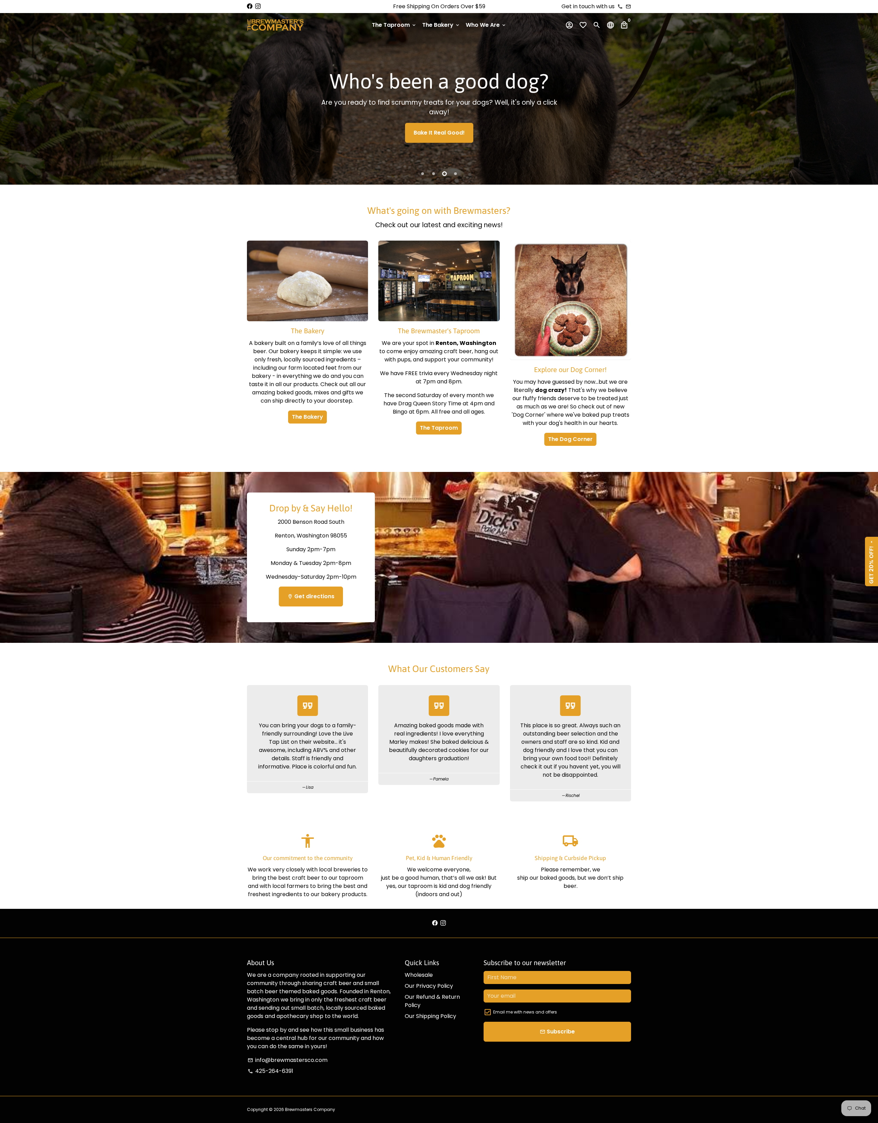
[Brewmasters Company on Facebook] (249, 6)
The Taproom (394, 25)
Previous (12, 89)
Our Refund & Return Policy (432, 1001)
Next (866, 89)
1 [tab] (422, 173)
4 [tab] (455, 173)
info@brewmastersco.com (288, 1060)
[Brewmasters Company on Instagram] (258, 6)
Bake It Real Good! (439, 133)
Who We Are (486, 25)
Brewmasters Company (310, 1109)
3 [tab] (444, 173)
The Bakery (441, 25)
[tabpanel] (439, 99)
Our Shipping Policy (430, 1016)
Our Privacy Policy (429, 986)
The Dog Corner (570, 439)
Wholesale (419, 975)
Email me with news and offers (525, 1012)
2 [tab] (433, 173)
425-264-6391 (270, 1071)
